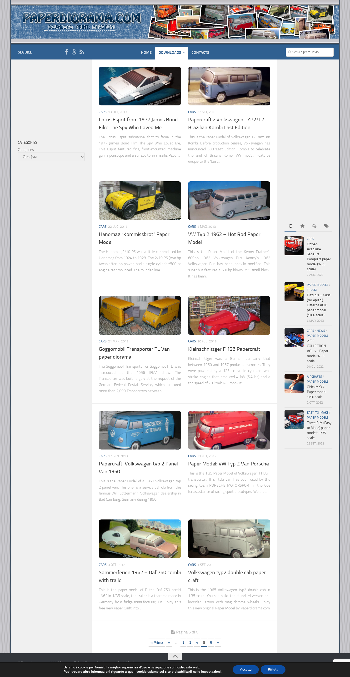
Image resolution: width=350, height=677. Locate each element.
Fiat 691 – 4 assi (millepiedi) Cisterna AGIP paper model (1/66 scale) (319, 305)
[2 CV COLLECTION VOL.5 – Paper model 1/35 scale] (294, 337)
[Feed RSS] (82, 52)
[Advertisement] (308, 138)
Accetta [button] (246, 669)
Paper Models (317, 285)
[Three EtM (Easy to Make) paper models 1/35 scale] (294, 419)
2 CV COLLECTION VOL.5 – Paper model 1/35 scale (317, 351)
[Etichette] (326, 226)
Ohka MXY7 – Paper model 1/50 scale (317, 392)
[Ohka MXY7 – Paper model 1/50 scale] (294, 383)
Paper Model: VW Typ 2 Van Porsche (228, 464)
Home (146, 52)
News (321, 330)
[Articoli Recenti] (290, 226)
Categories (26, 150)
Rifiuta (273, 669)
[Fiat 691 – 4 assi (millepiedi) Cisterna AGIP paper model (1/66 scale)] (294, 291)
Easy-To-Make (317, 412)
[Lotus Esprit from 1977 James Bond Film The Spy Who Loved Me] (140, 86)
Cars (103, 112)
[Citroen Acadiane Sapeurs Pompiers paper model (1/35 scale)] (294, 245)
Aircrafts (314, 376)
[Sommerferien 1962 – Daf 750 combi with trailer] (140, 538)
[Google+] (74, 52)
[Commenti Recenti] (314, 226)
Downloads (170, 52)
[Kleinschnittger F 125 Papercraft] (229, 315)
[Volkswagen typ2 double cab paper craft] (229, 538)
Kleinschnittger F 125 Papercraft (224, 349)
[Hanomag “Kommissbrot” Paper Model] (140, 200)
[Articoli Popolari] (302, 226)
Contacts (200, 52)
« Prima (156, 642)
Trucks (312, 290)
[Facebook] (66, 52)
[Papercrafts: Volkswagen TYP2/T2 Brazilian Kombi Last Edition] (229, 86)
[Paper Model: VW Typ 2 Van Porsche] (229, 430)
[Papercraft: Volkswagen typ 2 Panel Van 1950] (140, 430)
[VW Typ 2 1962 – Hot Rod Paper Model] (229, 200)
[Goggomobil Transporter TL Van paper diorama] (140, 315)
